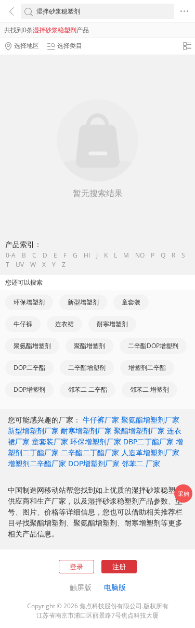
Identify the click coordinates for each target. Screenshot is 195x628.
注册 (119, 566)
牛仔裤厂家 (101, 420)
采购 (183, 493)
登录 (76, 566)
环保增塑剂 (29, 302)
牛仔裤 (23, 323)
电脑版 (115, 587)
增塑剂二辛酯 (147, 367)
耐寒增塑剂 (112, 323)
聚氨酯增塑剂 (32, 345)
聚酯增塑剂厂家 (139, 430)
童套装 (131, 302)
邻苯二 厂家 (141, 463)
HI (87, 255)
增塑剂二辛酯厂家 (37, 463)
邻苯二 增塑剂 (149, 389)
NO (140, 255)
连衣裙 (64, 323)
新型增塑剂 (83, 302)
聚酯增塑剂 (89, 345)
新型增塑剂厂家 (33, 430)
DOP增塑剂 (29, 389)
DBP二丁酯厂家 (148, 441)
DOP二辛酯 (29, 367)
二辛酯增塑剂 (87, 367)
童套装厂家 (50, 441)
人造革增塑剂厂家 (150, 452)
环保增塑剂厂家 (95, 441)
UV (20, 265)
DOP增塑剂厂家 (94, 463)
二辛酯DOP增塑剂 (153, 345)
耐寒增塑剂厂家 (86, 430)
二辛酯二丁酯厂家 (90, 452)
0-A (11, 255)
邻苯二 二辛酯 (87, 389)
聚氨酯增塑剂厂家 (150, 420)
